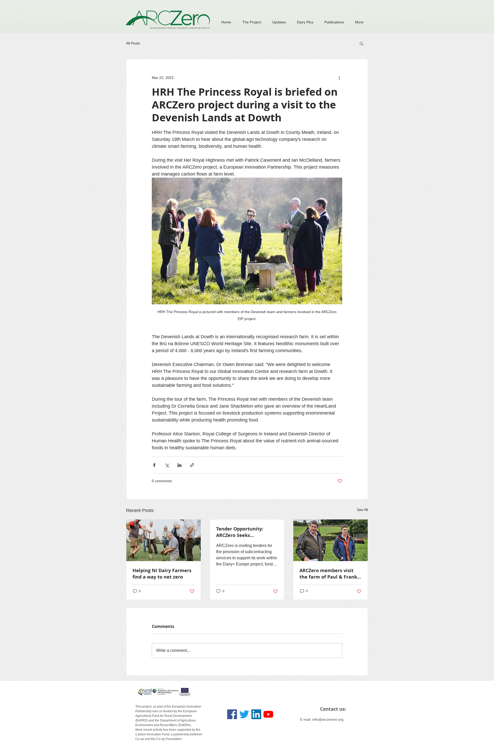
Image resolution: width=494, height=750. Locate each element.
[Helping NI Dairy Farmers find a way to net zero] (163, 540)
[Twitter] (244, 714)
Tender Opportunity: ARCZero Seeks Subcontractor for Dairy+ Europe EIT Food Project (244, 532)
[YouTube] (268, 714)
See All (362, 510)
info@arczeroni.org (327, 719)
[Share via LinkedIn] (179, 465)
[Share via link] (192, 465)
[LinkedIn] (256, 714)
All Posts (133, 43)
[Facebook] (232, 714)
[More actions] (339, 78)
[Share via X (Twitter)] (166, 465)
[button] (361, 43)
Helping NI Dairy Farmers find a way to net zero (162, 573)
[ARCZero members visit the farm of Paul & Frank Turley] (330, 540)
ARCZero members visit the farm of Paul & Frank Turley (328, 573)
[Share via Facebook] (154, 465)
